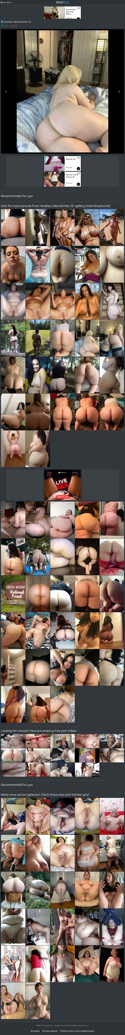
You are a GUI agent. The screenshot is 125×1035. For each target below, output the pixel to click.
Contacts (36, 1031)
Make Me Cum (71, 159)
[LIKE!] (2, 26)
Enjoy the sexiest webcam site (72, 176)
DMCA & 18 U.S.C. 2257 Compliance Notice (78, 1031)
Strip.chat (69, 18)
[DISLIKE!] (12, 26)
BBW (62, 2)
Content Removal (50, 1031)
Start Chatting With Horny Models (71, 12)
